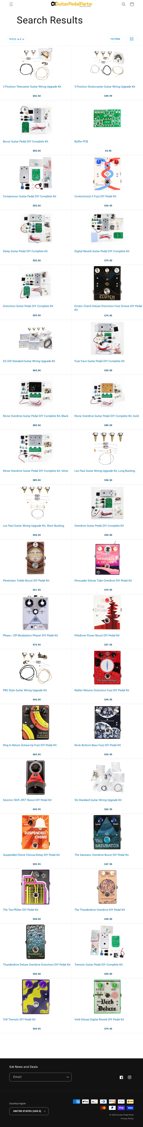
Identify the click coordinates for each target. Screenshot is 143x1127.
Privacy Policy (127, 1119)
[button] (11, 4)
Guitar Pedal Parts (125, 1115)
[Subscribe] (67, 1077)
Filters (115, 39)
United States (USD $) (27, 1111)
